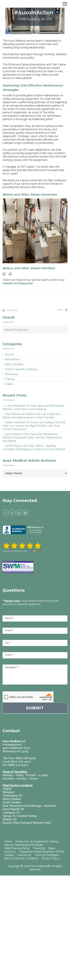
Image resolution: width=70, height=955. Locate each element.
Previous (12, 310)
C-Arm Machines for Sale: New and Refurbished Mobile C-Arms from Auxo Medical (33, 407)
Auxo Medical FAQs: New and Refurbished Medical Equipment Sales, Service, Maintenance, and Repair (33, 437)
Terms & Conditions (47, 855)
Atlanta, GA (10, 819)
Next (60, 309)
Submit (35, 707)
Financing (39, 848)
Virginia (7, 788)
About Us (10, 851)
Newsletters (12, 359)
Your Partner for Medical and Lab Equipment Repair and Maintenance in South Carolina (31, 415)
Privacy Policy (50, 858)
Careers (9, 855)
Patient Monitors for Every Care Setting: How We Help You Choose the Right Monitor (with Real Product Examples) (34, 426)
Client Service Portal (16, 848)
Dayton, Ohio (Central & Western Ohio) (27, 822)
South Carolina (12, 802)
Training (10, 379)
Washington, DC (13, 795)
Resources (11, 374)
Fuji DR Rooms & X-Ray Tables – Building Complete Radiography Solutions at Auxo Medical (34, 447)
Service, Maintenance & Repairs (23, 844)
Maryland (8, 792)
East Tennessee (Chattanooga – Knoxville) (29, 805)
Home (8, 841)
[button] (35, 230)
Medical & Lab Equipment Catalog (37, 841)
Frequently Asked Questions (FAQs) (41, 851)
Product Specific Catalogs (21, 369)
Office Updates (14, 364)
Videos (9, 384)
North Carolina (12, 799)
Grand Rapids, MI (13, 809)
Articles (9, 354)
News (51, 848)
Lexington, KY (11, 812)
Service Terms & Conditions (21, 858)
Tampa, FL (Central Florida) (20, 816)
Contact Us (24, 855)
